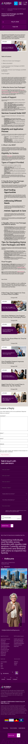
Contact (2, 668)
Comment (3, 415)
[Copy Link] (3, 27)
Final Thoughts (5, 73)
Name (2, 433)
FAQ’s (2, 666)
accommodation (4, 661)
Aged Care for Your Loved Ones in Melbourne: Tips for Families (12, 385)
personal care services (14, 92)
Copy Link (15, 26)
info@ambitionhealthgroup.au (11, 630)
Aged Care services (20, 271)
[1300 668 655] (1, 673)
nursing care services (5, 93)
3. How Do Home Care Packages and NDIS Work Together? (12, 66)
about (2, 663)
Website (2, 444)
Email (2, 438)
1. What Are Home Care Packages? (10, 61)
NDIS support (9, 155)
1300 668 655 (6, 673)
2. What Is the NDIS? (7, 63)
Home (2, 8)
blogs (2, 665)
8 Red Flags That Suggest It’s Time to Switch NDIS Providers (13, 293)
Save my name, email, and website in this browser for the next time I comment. (14, 451)
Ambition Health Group (21, 267)
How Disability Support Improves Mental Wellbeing (12, 362)
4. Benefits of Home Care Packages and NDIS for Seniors (13, 70)
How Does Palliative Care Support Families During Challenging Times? (13, 316)
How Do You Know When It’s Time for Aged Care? (13, 339)
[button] (26, 3)
